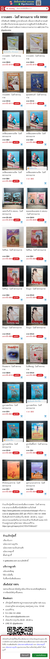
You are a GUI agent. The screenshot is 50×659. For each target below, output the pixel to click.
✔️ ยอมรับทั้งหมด (40, 655)
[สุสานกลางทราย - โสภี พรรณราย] (37, 470)
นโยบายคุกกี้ (8, 551)
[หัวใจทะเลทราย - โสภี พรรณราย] (13, 470)
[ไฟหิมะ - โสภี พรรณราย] (13, 237)
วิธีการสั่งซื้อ (8, 574)
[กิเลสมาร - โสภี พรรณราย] (13, 354)
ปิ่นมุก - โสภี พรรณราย (36, 288)
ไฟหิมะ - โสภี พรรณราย (12, 250)
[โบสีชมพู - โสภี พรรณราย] (37, 354)
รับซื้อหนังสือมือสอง (12, 578)
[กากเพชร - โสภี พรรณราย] (13, 43)
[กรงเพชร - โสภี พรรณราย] (13, 82)
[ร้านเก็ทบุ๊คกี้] (2, 8)
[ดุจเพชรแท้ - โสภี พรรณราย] (37, 82)
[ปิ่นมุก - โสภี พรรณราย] (37, 276)
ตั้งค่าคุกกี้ (7, 555)
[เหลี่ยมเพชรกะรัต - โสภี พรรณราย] (13, 121)
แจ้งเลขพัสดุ (8, 571)
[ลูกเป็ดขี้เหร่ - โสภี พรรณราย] (37, 432)
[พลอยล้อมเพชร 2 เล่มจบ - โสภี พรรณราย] (37, 199)
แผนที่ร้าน (9, 609)
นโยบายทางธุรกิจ (10, 544)
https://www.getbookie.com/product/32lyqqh (20, 510)
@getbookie (18, 623)
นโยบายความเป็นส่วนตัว (13, 547)
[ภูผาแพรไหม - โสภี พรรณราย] (13, 393)
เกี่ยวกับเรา (7, 540)
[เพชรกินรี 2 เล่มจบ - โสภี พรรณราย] (13, 199)
